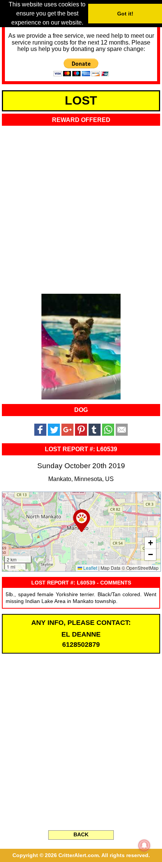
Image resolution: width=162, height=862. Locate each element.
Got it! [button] (125, 14)
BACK (81, 834)
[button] (81, 520)
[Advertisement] (81, 207)
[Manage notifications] (144, 845)
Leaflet (89, 567)
